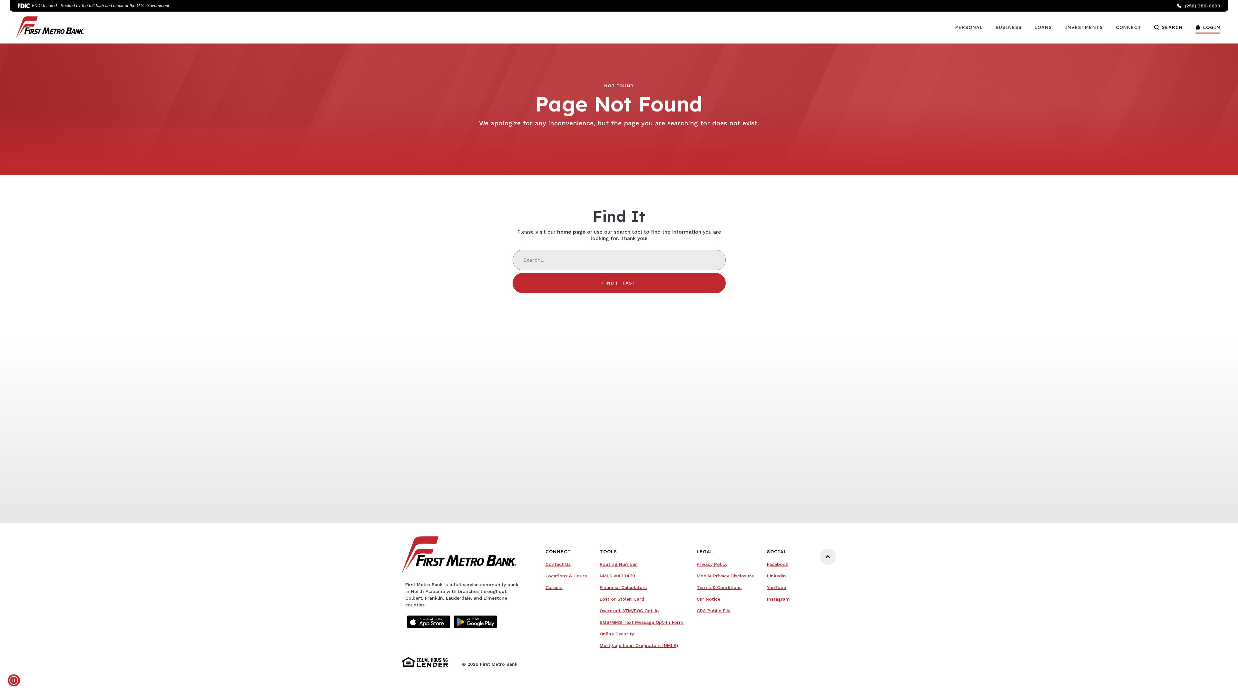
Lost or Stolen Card (622, 599)
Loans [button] (1043, 27)
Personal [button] (969, 27)
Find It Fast (619, 282)
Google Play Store (475, 621)
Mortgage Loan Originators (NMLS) (639, 646)
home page (571, 232)
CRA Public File (725, 611)
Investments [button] (1084, 27)
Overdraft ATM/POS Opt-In (636, 611)
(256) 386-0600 (1202, 5)
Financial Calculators (623, 587)
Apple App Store (428, 621)
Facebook (778, 565)
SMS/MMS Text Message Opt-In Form (641, 622)
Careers (554, 587)
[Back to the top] (828, 557)
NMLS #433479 (617, 575)
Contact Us (558, 564)
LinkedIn (778, 576)
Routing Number (618, 564)
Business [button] (1009, 27)
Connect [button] (1128, 27)
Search (1172, 27)
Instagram (778, 599)
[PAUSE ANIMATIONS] (14, 680)
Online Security (636, 634)
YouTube (778, 588)
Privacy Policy (712, 564)
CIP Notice (708, 599)
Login (1211, 27)
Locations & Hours (566, 575)
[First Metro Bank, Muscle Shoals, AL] (50, 26)
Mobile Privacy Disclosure (725, 575)
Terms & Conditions (719, 587)
